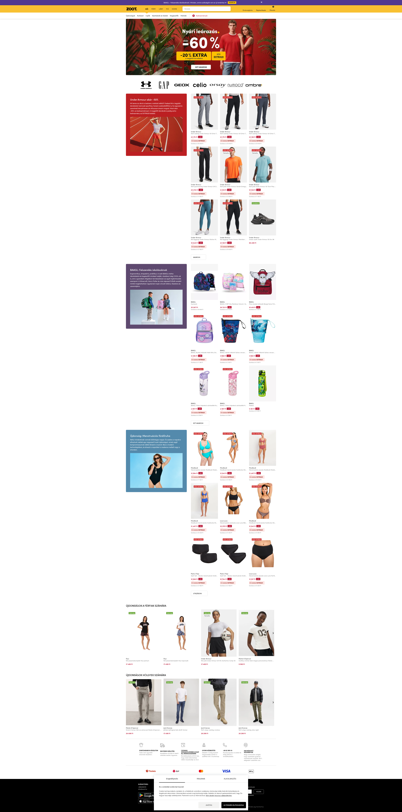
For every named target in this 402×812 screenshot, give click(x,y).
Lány (161, 9)
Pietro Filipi (195, 574)
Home (174, 9)
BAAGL (193, 302)
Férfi (153, 9)
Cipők (148, 16)
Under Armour (196, 132)
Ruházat (140, 16)
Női (146, 9)
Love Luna (223, 521)
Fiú (167, 9)
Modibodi (194, 468)
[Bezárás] (261, 2)
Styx (127, 659)
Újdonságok (130, 16)
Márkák (184, 16)
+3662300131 (142, 787)
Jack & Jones (168, 728)
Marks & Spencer (245, 659)
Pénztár (272, 8)
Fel (397, 799)
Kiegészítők (174, 16)
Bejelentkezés (261, 10)
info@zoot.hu (142, 789)
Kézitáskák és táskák (160, 16)
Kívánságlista (248, 10)
